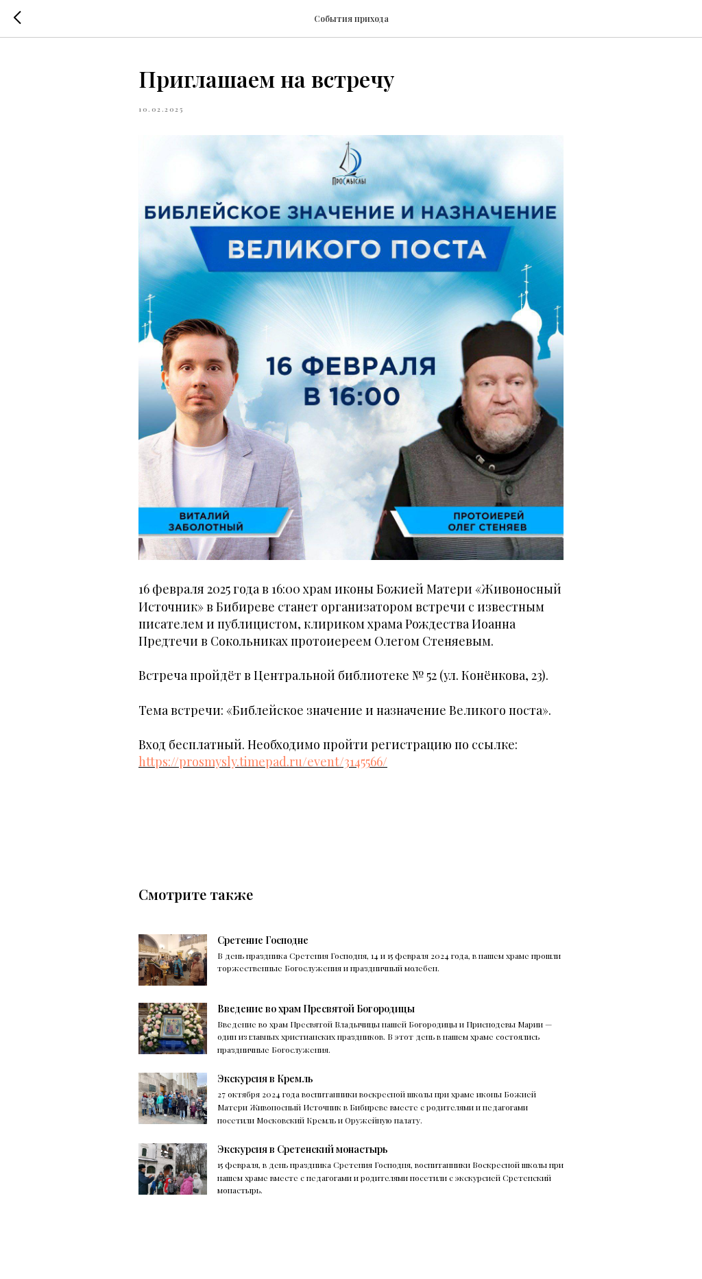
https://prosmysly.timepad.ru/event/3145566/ (262, 761)
